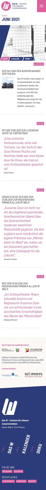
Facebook (18, 471)
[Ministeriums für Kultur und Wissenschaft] (11, 352)
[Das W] (6, 6)
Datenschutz (8, 481)
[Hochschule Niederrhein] (11, 376)
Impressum (21, 481)
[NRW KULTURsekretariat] (34, 352)
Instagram (7, 471)
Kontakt (32, 481)
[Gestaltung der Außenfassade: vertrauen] (7, 82)
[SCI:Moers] (34, 376)
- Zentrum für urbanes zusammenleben (19, 6)
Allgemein (38, 64)
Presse (40, 123)
